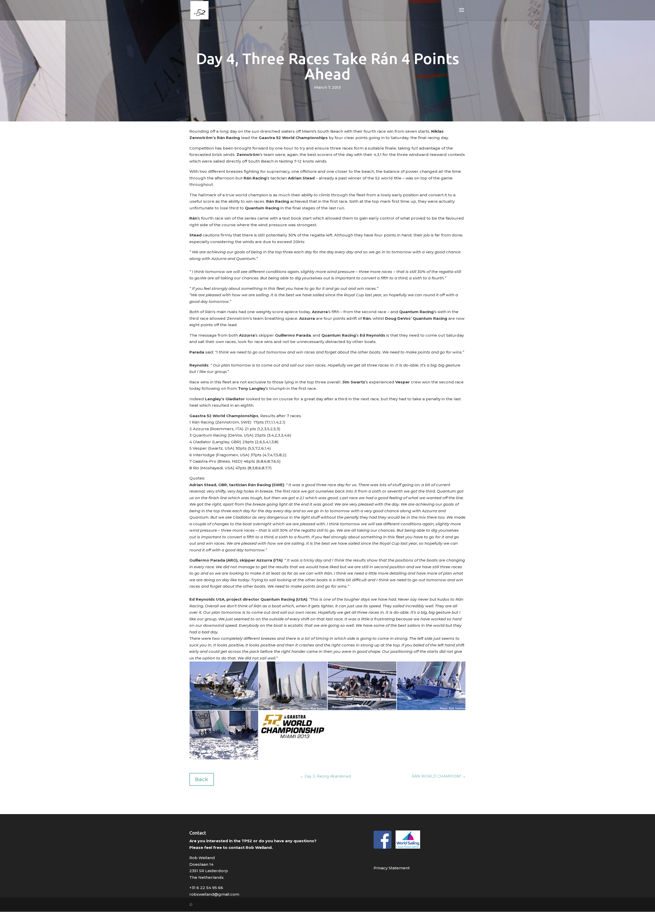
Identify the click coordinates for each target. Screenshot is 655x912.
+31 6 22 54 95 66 (206, 887)
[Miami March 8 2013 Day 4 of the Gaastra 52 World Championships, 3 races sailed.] (224, 710)
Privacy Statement (392, 867)
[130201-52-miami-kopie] (293, 740)
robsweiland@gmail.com (214, 894)
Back (201, 779)
